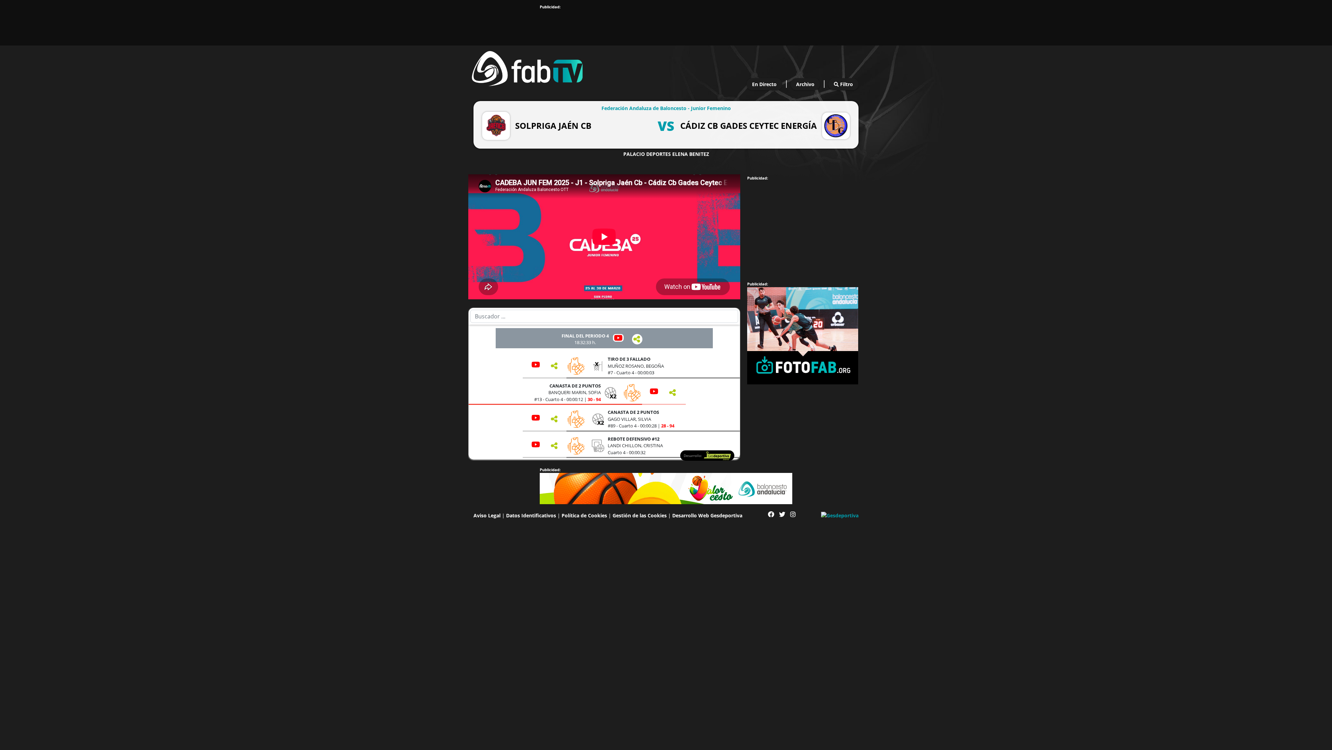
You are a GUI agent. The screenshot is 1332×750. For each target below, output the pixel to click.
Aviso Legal (487, 515)
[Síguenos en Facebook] (771, 514)
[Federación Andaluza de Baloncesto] (527, 66)
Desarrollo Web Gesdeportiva (707, 515)
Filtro (846, 84)
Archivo (805, 84)
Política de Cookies (584, 515)
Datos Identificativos (531, 515)
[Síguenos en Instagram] (793, 514)
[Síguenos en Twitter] (782, 514)
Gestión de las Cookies (640, 515)
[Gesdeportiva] (840, 514)
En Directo (764, 84)
